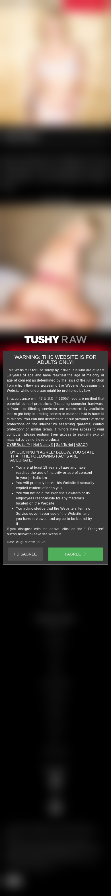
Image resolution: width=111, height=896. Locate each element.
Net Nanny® (43, 445)
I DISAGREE (25, 554)
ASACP (81, 445)
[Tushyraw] (55, 342)
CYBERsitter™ (19, 445)
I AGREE (73, 554)
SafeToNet (64, 445)
